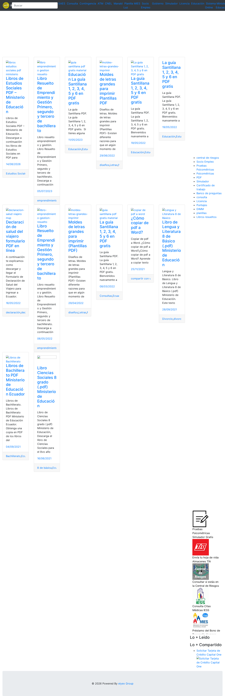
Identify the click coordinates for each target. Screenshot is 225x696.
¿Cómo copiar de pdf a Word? (140, 225)
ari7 (6, 5)
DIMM (200, 209)
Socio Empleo (205, 161)
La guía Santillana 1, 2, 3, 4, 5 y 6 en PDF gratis (140, 90)
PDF (199, 177)
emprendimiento (47, 200)
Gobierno (158, 3)
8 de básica (44, 467)
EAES (61, 3)
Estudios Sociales (17, 173)
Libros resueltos (206, 217)
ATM (100, 3)
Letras (114, 165)
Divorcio (167, 318)
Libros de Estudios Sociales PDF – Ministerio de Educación (15, 95)
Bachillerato (13, 456)
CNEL (108, 3)
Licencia (184, 3)
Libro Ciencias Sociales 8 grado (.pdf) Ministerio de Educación (46, 387)
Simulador (171, 3)
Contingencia (88, 3)
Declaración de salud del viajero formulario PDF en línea (15, 236)
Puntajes (202, 205)
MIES (137, 3)
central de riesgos (208, 157)
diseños (104, 165)
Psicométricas (205, 173)
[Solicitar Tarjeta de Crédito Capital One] (210, 662)
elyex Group (125, 683)
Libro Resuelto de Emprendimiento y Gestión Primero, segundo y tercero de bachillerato (46, 104)
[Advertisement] (99, 34)
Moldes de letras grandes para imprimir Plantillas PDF (108, 88)
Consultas (106, 295)
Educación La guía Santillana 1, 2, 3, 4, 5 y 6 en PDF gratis (77, 88)
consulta (202, 197)
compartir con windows (146, 278)
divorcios (179, 318)
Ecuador (118, 295)
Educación (197, 3)
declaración (13, 312)
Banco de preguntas (209, 193)
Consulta (72, 3)
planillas (202, 213)
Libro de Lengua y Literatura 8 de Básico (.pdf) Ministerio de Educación (171, 243)
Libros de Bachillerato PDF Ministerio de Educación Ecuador (15, 379)
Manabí (118, 3)
